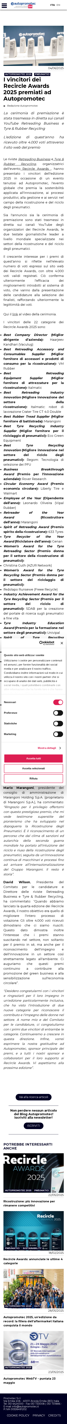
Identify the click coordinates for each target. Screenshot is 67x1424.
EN (58, 5)
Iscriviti (33, 1125)
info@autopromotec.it (25, 1406)
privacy (39, 1415)
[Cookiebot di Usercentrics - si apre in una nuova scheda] (40, 643)
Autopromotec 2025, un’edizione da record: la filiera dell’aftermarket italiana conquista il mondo (33, 1321)
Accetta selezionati (33, 768)
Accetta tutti (33, 758)
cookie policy (18, 1415)
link (15, 314)
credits (54, 1415)
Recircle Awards (35, 169)
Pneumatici (42, 74)
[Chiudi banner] (62, 643)
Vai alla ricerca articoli (33, 1097)
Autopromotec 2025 (18, 74)
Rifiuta (33, 778)
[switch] (58, 713)
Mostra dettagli (47, 747)
